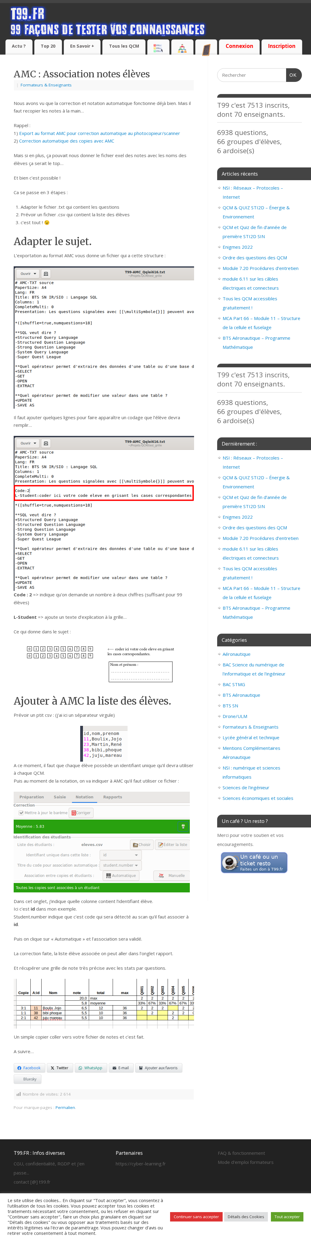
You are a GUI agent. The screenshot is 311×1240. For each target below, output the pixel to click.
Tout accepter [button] (287, 1216)
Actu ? (19, 46)
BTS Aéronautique (241, 695)
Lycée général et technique (251, 737)
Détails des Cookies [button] (246, 1216)
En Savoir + (82, 46)
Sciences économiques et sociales (258, 798)
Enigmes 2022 (238, 247)
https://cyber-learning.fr (141, 1164)
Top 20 (48, 46)
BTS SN (230, 706)
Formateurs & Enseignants (46, 85)
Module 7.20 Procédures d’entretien (261, 268)
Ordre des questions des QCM (255, 257)
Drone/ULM (235, 716)
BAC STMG (234, 684)
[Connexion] (239, 40)
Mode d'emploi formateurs (246, 1162)
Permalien (65, 1107)
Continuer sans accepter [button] (196, 1216)
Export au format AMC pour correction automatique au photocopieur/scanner (99, 133)
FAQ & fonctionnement (241, 1153)
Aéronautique (237, 654)
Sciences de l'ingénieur (246, 787)
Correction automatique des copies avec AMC (66, 141)
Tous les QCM (124, 46)
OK (291, 75)
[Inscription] (281, 40)
